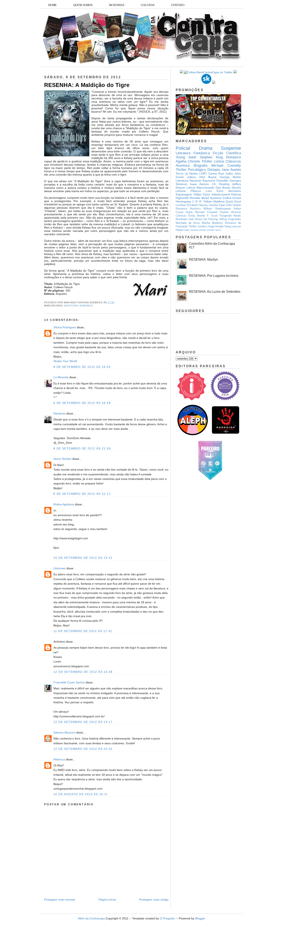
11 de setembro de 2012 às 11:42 (82, 631)
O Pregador (167, 918)
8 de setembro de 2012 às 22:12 (82, 493)
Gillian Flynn (202, 194)
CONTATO (177, 5)
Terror (180, 173)
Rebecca (59, 759)
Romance (86, 305)
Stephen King (211, 157)
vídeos (191, 177)
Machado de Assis (188, 223)
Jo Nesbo (191, 173)
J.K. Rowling (221, 184)
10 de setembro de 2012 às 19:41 (82, 557)
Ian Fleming (210, 219)
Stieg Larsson (232, 226)
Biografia (200, 165)
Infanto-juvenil (221, 194)
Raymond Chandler (215, 180)
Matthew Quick (223, 201)
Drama (205, 148)
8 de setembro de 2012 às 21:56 (82, 448)
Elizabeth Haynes (197, 205)
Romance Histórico (188, 208)
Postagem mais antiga (153, 899)
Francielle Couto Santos (69, 682)
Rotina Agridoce (63, 504)
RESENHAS (116, 5)
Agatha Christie (188, 161)
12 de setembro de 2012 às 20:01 (82, 748)
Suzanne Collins (220, 198)
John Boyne (208, 177)
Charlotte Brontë (198, 230)
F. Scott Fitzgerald (219, 215)
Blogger (200, 918)
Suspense (231, 148)
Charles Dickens (230, 212)
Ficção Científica (227, 153)
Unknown (59, 568)
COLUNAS (148, 5)
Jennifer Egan (217, 205)
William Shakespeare (217, 208)
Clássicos (233, 161)
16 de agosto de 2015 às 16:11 (80, 794)
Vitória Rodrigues (64, 327)
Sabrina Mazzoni (64, 732)
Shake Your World (65, 361)
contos (219, 161)
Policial (183, 148)
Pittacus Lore (201, 191)
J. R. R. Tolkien (202, 201)
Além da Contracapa (91, 918)
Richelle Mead (199, 198)
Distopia (213, 170)
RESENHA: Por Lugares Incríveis (213, 275)
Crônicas (181, 215)
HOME (52, 5)
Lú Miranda (60, 377)
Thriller (207, 161)
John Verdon (233, 205)
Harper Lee (182, 230)
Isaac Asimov (199, 184)
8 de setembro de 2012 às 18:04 (82, 367)
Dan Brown (223, 187)
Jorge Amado (216, 226)
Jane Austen (231, 170)
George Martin (230, 177)
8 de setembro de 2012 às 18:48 (82, 403)
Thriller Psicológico (191, 170)
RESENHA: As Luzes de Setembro (214, 291)
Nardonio (59, 413)
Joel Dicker (195, 219)
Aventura (71, 305)
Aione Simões (62, 458)
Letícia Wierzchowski (200, 187)
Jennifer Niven (214, 230)
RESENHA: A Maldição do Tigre (86, 85)
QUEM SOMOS (83, 5)
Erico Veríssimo (229, 191)
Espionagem (184, 194)
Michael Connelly (226, 165)
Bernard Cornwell (206, 212)
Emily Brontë (196, 215)
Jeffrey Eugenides (230, 219)
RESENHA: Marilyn (203, 259)
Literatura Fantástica (193, 153)
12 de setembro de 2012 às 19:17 (82, 722)
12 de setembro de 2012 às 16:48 (82, 671)
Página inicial (107, 899)
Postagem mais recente (59, 899)
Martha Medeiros (212, 223)
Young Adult (186, 157)
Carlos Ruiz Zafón (220, 173)
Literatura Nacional (188, 180)
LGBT (203, 173)
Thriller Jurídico (198, 226)
